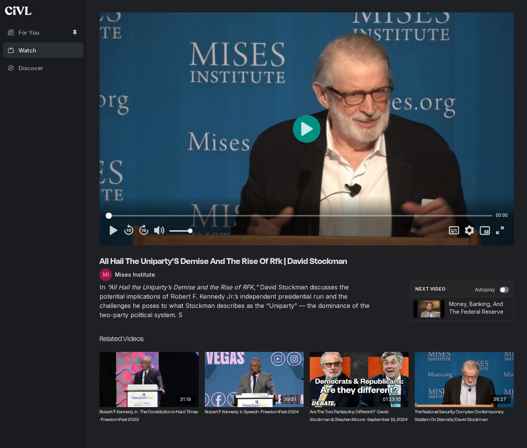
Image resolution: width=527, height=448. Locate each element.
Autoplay (485, 289)
